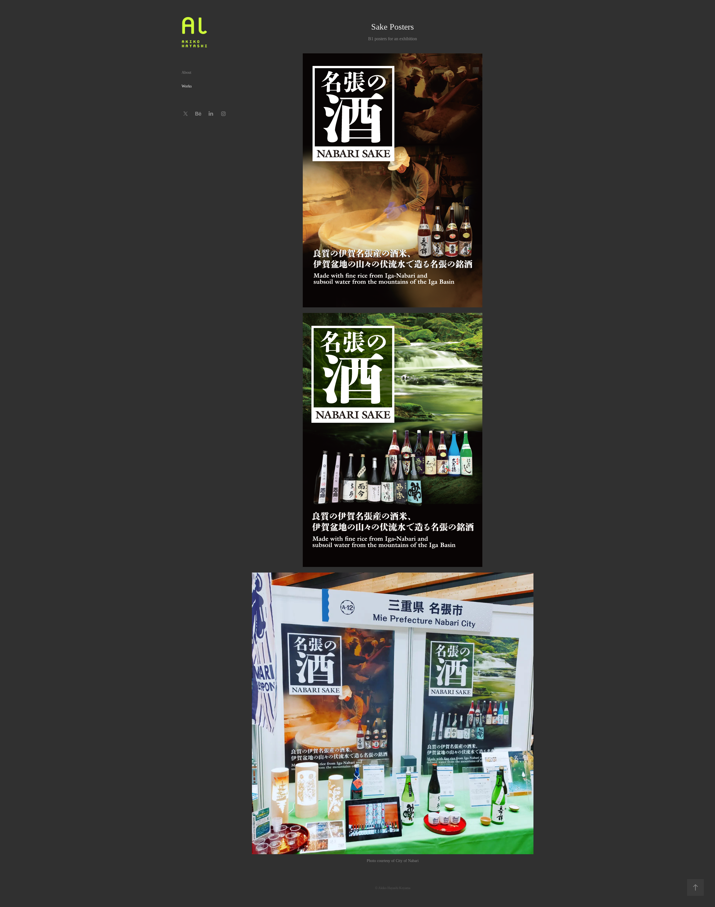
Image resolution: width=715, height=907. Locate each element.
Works (187, 86)
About (186, 72)
